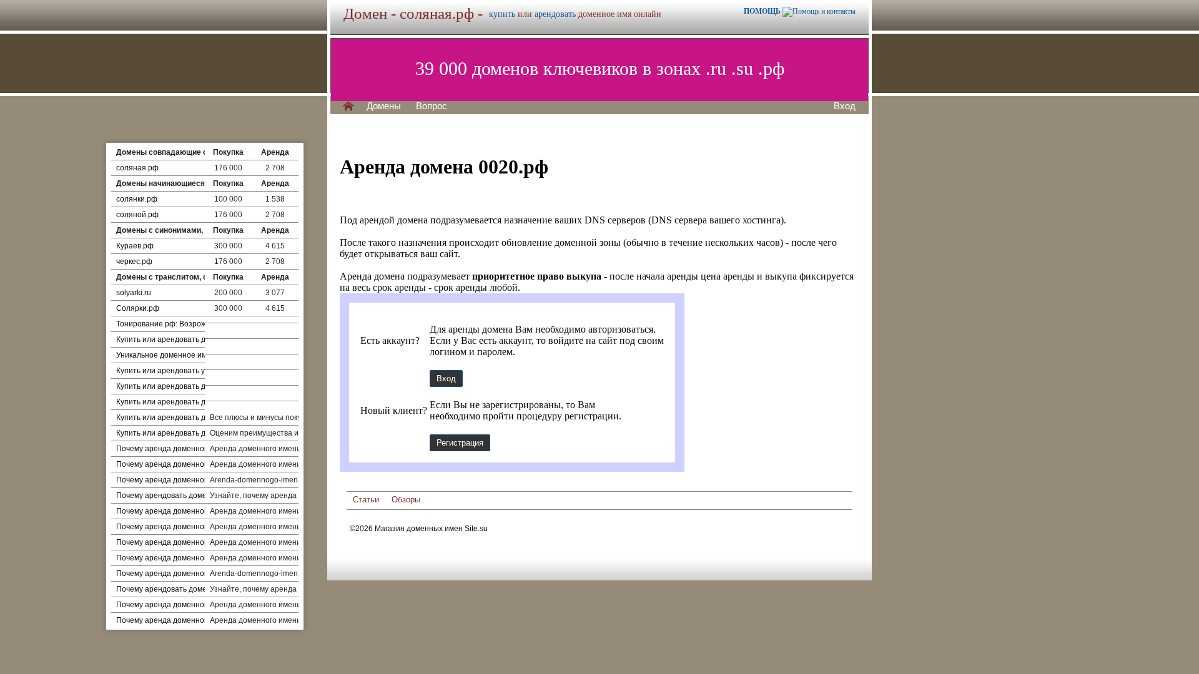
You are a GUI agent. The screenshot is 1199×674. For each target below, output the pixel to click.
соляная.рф (137, 168)
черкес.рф (134, 261)
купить (502, 14)
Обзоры (406, 499)
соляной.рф (137, 214)
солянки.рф (136, 199)
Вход (845, 106)
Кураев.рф (135, 246)
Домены (384, 106)
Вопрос (431, 106)
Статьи (366, 499)
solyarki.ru (133, 292)
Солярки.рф (137, 308)
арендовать (555, 14)
